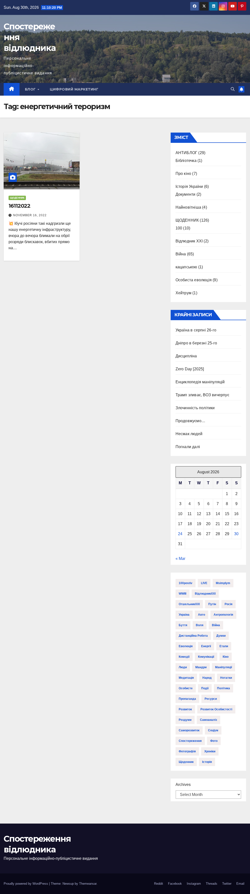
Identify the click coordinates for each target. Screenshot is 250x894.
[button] (233, 89)
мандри (201, 667)
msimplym (223, 583)
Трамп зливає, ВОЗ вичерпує (202, 395)
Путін (212, 604)
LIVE (204, 583)
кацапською (186, 267)
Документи (186, 194)
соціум (213, 730)
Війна (181, 254)
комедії (184, 656)
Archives (183, 784)
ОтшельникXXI (189, 604)
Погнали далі (188, 447)
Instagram (194, 883)
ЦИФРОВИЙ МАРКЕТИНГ (74, 89)
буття (183, 625)
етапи (223, 646)
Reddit (158, 883)
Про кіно (183, 173)
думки (221, 635)
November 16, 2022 (30, 215)
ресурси (211, 699)
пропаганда (187, 699)
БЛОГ (31, 89)
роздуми (185, 720)
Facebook (175, 883)
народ (207, 677)
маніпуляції (223, 667)
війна (216, 625)
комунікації (206, 656)
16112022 (19, 206)
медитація (186, 677)
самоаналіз (208, 720)
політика (223, 688)
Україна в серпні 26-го (196, 330)
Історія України (189, 186)
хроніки (209, 751)
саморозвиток (189, 730)
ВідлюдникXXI (205, 593)
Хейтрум (183, 293)
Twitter (226, 883)
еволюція (186, 646)
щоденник (186, 762)
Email (240, 883)
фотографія (187, 751)
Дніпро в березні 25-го (196, 343)
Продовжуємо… (190, 421)
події (204, 688)
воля (199, 625)
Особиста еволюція (194, 280)
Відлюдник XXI (189, 241)
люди (183, 667)
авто (201, 614)
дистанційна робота (193, 635)
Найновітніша (188, 207)
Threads (211, 883)
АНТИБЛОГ (187, 153)
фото (214, 741)
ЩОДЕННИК (17, 197)
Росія (228, 604)
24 (180, 534)
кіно (226, 656)
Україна (184, 614)
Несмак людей (189, 434)
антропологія (223, 614)
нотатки (226, 677)
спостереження (190, 741)
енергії (206, 646)
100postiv (185, 583)
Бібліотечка (186, 160)
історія (207, 762)
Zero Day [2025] (190, 369)
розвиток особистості (216, 709)
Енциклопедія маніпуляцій (200, 382)
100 (179, 228)
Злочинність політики (195, 408)
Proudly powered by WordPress (26, 883)
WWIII (182, 593)
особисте (186, 688)
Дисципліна (186, 356)
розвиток (185, 709)
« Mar (180, 558)
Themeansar (87, 883)
